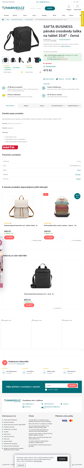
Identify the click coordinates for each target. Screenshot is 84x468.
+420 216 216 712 (49, 404)
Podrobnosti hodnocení (64, 39)
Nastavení (21, 465)
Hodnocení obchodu (9, 436)
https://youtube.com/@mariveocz (52, 407)
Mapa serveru (7, 434)
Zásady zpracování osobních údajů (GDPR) (15, 424)
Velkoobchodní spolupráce (10, 443)
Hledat (49, 8)
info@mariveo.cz (29, 404)
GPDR (56, 389)
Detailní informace (65, 46)
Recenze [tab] (26, 105)
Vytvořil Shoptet (78, 464)
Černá (79, 170)
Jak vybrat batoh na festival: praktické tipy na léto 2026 (40, 445)
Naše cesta (6, 439)
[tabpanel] (22, 216)
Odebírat (72, 385)
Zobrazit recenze (21, 364)
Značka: (46, 83)
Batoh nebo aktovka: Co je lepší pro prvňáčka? (40, 424)
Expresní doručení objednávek (11, 446)
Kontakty (6, 432)
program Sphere (8, 441)
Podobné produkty (73, 105)
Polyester (78, 174)
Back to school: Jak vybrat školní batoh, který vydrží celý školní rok (40, 438)
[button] (42, 334)
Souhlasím (62, 459)
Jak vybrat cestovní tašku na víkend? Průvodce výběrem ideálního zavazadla (40, 434)
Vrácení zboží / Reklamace (8, 2)
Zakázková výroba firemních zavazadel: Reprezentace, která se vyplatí (13, 449)
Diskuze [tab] (42, 105)
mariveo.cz (65, 404)
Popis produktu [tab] (10, 105)
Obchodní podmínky (9, 422)
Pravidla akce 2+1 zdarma (10, 429)
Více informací (38, 461)
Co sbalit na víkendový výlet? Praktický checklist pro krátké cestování (38, 441)
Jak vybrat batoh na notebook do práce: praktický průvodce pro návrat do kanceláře (40, 420)
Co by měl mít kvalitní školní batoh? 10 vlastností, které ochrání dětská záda (38, 430)
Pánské (78, 179)
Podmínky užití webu (9, 427)
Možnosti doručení (51, 66)
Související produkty (57, 105)
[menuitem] (6, 15)
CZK (77, 2)
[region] (21, 69)
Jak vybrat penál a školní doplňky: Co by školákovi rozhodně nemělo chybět (39, 426)
